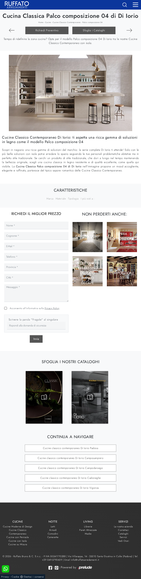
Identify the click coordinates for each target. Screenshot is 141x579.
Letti (53, 526)
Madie (88, 533)
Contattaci (123, 530)
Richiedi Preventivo (47, 30)
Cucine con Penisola (17, 537)
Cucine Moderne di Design (17, 526)
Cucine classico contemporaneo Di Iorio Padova (70, 448)
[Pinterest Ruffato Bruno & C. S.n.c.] (57, 568)
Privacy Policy (52, 308)
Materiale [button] (61, 198)
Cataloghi (123, 533)
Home (40, 22)
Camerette (53, 537)
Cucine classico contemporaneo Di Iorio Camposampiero (70, 458)
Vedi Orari (123, 541)
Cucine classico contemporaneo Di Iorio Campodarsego (70, 468)
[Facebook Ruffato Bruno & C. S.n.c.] (50, 568)
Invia (36, 339)
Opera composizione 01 (122, 238)
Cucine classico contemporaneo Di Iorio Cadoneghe (70, 478)
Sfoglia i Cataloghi (94, 30)
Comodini (53, 533)
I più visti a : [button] (88, 198)
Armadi (53, 530)
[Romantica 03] (11, 30)
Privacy (5, 576)
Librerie (88, 526)
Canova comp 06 (87, 239)
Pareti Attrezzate (88, 530)
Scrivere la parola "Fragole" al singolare (33, 320)
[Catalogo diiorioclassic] (44, 397)
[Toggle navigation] (135, 4)
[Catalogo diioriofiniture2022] (90, 397)
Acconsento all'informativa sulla (34, 308)
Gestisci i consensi (34, 576)
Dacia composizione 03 (122, 273)
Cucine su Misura (17, 544)
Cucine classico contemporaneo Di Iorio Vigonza (70, 488)
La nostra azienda (123, 526)
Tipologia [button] (73, 198)
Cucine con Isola (18, 541)
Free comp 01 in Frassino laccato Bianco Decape (87, 273)
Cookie (15, 576)
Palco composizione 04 (92, 22)
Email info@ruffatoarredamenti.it (81, 560)
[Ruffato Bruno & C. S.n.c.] (15, 4)
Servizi (123, 537)
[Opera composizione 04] (129, 30)
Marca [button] (49, 198)
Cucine (48, 22)
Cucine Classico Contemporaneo (67, 22)
